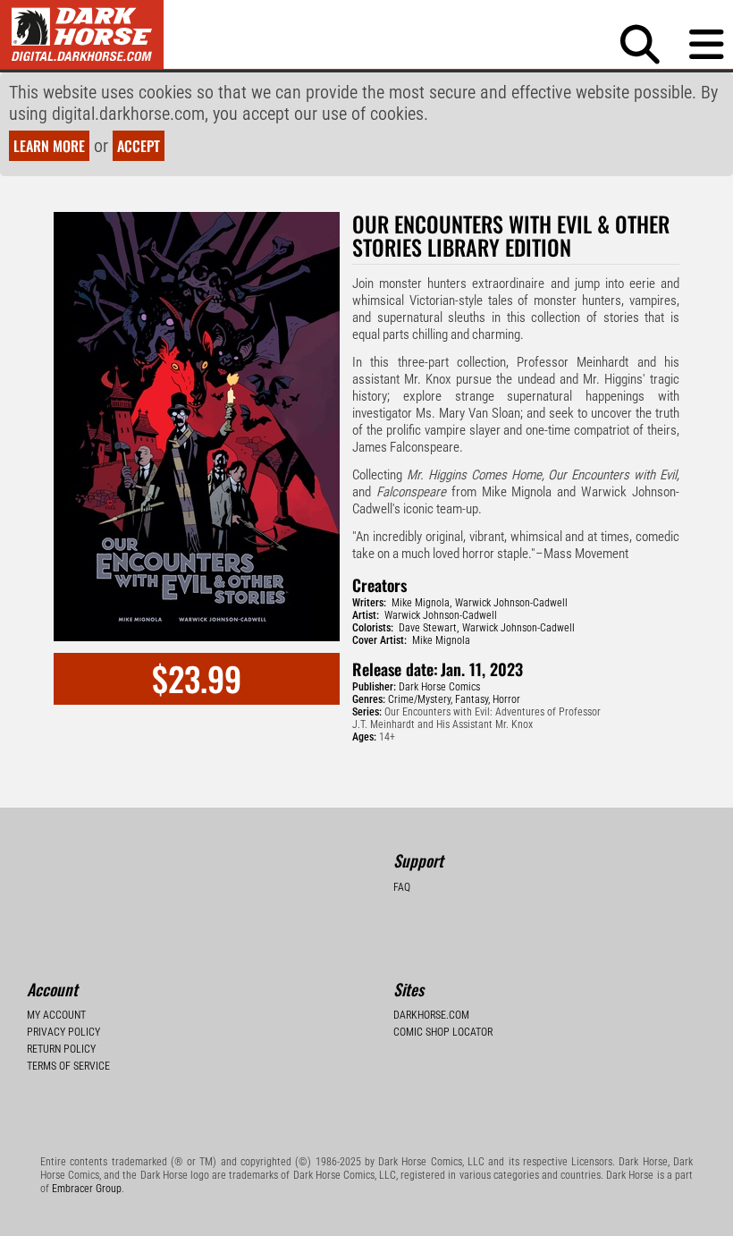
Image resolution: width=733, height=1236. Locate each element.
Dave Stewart (428, 628)
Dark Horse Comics (439, 687)
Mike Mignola (421, 603)
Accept (138, 146)
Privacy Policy (63, 1032)
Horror (506, 699)
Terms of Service (68, 1066)
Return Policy (61, 1049)
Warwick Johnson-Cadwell (511, 603)
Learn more (49, 146)
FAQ (401, 887)
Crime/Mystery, (420, 699)
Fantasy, (472, 699)
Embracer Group (87, 1188)
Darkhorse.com (431, 1015)
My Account (56, 1015)
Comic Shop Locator (443, 1032)
